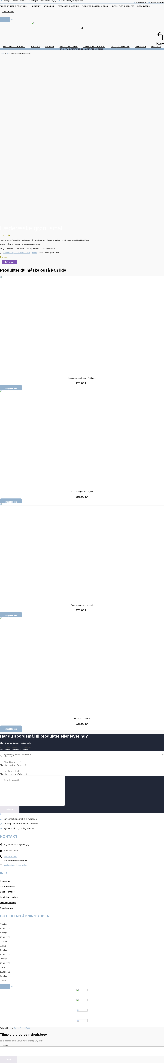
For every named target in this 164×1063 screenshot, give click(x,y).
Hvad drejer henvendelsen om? (18, 748)
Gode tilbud (8, 12)
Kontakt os (5, 881)
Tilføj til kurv (9, 262)
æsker (34, 253)
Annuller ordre (6, 908)
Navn (7, 756)
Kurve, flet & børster (123, 6)
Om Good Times (7, 886)
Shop (8, 53)
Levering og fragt (8, 903)
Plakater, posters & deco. (95, 6)
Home (2, 53)
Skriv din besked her (13, 774)
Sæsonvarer (143, 6)
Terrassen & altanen (68, 6)
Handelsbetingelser (9, 897)
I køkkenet (35, 6)
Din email (4, 1045)
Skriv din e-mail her (13, 765)
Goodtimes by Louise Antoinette (16, 253)
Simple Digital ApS (22, 1028)
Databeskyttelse (7, 892)
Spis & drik (49, 6)
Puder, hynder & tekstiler (13, 6)
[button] (82, 28)
